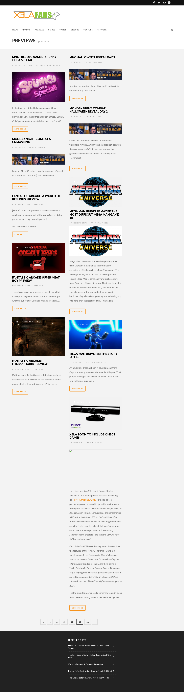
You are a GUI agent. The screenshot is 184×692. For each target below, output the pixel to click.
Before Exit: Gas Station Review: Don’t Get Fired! (90, 671)
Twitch (63, 30)
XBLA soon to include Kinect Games (92, 436)
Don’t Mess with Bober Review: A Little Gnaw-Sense (89, 646)
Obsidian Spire (80, 223)
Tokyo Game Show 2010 (84, 499)
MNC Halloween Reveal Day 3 (92, 57)
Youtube (88, 30)
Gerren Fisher (22, 204)
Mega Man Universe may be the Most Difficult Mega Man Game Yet (94, 214)
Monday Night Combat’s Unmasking (31, 140)
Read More (20, 129)
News (15, 30)
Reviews (26, 30)
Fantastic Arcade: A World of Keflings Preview (36, 197)
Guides (51, 30)
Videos (105, 223)
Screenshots (53, 65)
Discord (75, 30)
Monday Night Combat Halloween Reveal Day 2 (88, 109)
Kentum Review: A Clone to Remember (85, 664)
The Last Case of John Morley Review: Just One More (89, 656)
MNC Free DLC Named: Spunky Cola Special (34, 58)
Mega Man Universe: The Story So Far (93, 355)
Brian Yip (77, 443)
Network (102, 30)
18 (64, 622)
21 (88, 622)
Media (43, 65)
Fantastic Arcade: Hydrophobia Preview (30, 362)
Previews (39, 30)
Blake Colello (80, 362)
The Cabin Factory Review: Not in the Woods (88, 677)
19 (72, 622)
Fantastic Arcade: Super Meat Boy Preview (36, 279)
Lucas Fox (20, 65)
